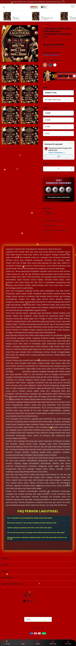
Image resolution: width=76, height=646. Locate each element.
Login (23, 644)
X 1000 (47, 127)
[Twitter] (47, 240)
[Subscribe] (49, 619)
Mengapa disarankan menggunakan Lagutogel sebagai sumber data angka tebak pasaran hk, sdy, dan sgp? (37, 538)
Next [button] (73, 2)
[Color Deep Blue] (50, 64)
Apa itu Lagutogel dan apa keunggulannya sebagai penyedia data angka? (29, 518)
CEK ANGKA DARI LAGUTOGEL (58, 197)
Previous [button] (3, 2)
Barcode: (58, 40)
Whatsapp (53, 644)
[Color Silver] (54, 64)
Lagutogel (18, 371)
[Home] (33, 6)
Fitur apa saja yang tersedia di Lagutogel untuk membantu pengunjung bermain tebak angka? (36, 532)
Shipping (55, 47)
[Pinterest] (51, 240)
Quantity (46, 164)
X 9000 (47, 113)
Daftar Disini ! (61, 1)
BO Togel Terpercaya (53, 99)
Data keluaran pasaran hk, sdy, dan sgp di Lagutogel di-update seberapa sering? (32, 523)
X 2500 (47, 120)
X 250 (47, 133)
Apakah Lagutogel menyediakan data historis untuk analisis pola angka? (29, 527)
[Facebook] (44, 240)
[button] (4, 7)
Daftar (38, 644)
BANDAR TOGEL (51, 93)
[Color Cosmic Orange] (45, 65)
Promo (8, 644)
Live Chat (68, 644)
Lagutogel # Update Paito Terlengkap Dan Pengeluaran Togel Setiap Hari (38, 1)
